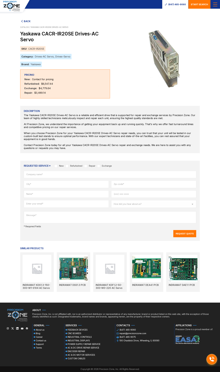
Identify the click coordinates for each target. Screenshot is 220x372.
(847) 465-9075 (127, 337)
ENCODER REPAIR (76, 351)
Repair (92, 166)
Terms (39, 347)
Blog (38, 333)
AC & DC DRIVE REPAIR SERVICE (83, 347)
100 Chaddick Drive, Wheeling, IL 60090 (139, 340)
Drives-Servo (62, 56)
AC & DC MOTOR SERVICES (81, 355)
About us (40, 329)
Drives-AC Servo (44, 56)
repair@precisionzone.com (132, 333)
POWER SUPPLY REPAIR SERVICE (84, 344)
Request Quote (185, 233)
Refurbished (76, 166)
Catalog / (25, 27)
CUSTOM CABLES (76, 358)
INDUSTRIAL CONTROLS (80, 337)
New (61, 166)
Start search (199, 4)
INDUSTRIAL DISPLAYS (79, 340)
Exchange (107, 166)
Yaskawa (36, 64)
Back (27, 21)
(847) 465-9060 (177, 4)
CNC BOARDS (74, 333)
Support (40, 344)
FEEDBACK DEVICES (78, 329)
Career (39, 337)
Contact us (41, 340)
